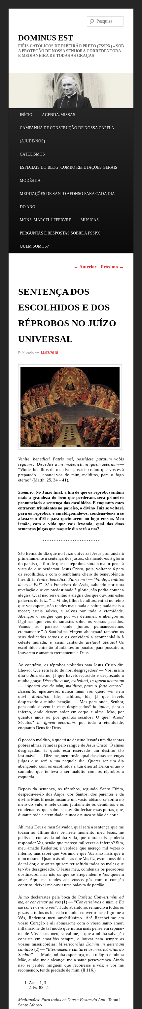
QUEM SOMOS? (34, 246)
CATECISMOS (32, 154)
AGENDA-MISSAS (58, 114)
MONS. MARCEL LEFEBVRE (45, 220)
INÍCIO (26, 114)
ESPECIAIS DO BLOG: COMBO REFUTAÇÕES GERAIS (68, 167)
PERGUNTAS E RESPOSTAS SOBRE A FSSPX (60, 233)
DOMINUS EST (45, 38)
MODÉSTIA (30, 180)
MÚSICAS (90, 220)
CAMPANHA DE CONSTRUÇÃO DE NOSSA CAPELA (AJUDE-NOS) (67, 134)
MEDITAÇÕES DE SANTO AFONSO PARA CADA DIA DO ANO (67, 200)
